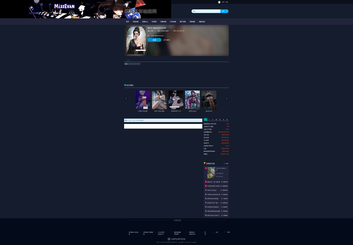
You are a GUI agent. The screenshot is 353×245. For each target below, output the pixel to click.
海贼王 (206, 154)
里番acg (145, 21)
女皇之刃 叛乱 (208, 129)
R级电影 (192, 21)
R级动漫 (135, 21)
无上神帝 (206, 140)
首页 (127, 21)
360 (217, 232)
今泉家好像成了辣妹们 (213, 186)
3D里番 (154, 21)
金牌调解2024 (208, 132)
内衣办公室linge (211, 190)
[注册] (130, 120)
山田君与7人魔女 (208, 126)
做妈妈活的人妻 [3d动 (210, 124)
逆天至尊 (206, 137)
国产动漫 (183, 21)
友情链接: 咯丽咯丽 (148, 232)
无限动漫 (163, 21)
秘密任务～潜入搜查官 (213, 182)
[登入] (134, 120)
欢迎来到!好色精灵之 (213, 207)
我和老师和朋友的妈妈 (213, 211)
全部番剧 (129, 2)
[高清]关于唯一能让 (212, 203)
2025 (178, 30)
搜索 (223, 11)
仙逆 (205, 148)
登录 (223, 2)
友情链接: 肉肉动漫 (133, 232)
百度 (205, 232)
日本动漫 (173, 21)
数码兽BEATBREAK (209, 151)
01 (182, 30)
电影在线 (202, 21)
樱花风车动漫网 (141, 11)
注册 (226, 2)
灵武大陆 (206, 135)
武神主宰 (206, 143)
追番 (154, 39)
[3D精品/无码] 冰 (208, 146)
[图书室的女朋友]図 (212, 198)
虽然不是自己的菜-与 (213, 215)
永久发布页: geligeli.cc (161, 232)
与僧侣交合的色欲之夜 (213, 194)
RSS (228, 232)
